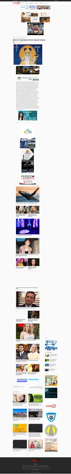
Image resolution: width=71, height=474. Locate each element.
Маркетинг (24, 0)
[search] (57, 3)
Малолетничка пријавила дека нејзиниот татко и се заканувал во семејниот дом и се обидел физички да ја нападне (35, 388)
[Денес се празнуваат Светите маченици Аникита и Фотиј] (35, 444)
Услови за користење (28, 0)
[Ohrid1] (35, 460)
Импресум (20, 0)
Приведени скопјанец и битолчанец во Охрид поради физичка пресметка (53, 370)
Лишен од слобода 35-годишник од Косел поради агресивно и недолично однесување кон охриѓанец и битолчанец (35, 404)
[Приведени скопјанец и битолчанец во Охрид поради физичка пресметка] (35, 413)
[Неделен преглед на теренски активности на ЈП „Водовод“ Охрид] (20, 444)
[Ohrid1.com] (16, 3)
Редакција (15, 406)
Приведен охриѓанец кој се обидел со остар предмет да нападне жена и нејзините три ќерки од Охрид (20, 419)
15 (26, 451)
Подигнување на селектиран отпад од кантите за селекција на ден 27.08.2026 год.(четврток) (20, 434)
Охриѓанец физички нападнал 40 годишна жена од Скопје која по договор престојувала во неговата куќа (19, 404)
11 (26, 436)
